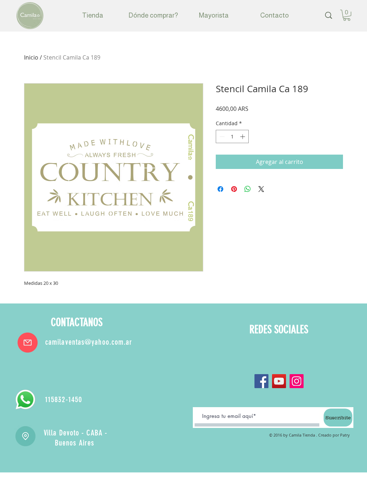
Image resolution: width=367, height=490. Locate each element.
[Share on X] (261, 189)
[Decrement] (221, 136)
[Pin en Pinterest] (234, 189)
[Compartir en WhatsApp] (247, 189)
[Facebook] (261, 381)
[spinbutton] (232, 136)
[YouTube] (279, 381)
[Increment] (243, 136)
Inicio (31, 57)
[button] (346, 15)
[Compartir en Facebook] (220, 189)
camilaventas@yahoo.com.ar (89, 342)
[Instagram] (297, 381)
